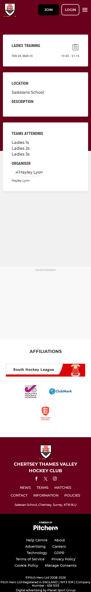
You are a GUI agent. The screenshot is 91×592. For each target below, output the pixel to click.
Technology (37, 553)
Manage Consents (60, 565)
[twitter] (46, 479)
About (59, 540)
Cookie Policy (26, 565)
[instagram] (54, 479)
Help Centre (37, 540)
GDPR (59, 553)
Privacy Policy (63, 559)
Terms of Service (30, 559)
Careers (59, 546)
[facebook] (36, 479)
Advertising (35, 546)
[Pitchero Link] (45, 529)
